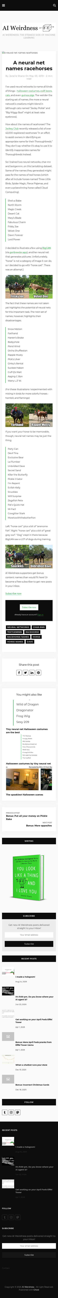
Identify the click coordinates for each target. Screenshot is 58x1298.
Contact (6, 1268)
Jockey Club (12, 128)
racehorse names (18, 637)
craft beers (46, 91)
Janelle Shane (17, 76)
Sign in (40, 615)
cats (7, 95)
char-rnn (39, 627)
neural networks (18, 627)
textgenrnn (14, 632)
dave (30, 642)
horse (36, 637)
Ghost (36, 1290)
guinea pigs (27, 95)
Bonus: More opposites (39, 825)
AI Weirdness (28, 1287)
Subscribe (29, 944)
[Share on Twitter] (25, 672)
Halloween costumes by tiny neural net (28, 763)
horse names (15, 642)
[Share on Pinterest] (38, 672)
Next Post (47, 823)
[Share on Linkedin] (32, 672)
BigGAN (46, 248)
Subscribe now (13, 593)
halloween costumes (28, 91)
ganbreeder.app (18, 252)
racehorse (32, 632)
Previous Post (13, 813)
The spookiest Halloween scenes (24, 794)
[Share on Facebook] (19, 672)
